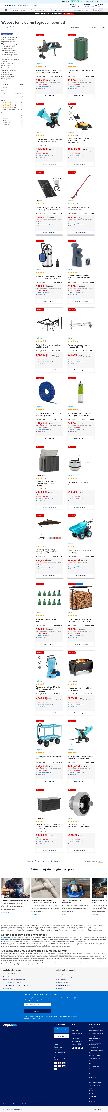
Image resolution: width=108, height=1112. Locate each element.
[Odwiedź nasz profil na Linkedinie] (79, 1048)
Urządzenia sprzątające (8, 70)
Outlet (3, 81)
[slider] (2, 96)
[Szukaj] (63, 5)
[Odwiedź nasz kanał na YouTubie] (73, 1048)
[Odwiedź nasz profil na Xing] (82, 1048)
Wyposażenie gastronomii (9, 37)
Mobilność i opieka (7, 74)
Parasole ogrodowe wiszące (64, 977)
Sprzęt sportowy (6, 79)
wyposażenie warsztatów (34, 962)
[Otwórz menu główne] (6, 10)
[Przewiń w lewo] (3, 13)
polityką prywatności (55, 1017)
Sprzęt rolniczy (6, 68)
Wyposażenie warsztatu (8, 39)
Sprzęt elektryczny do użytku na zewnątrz (16, 985)
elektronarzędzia (66, 937)
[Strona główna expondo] (3, 27)
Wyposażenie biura (7, 72)
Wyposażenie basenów (9, 50)
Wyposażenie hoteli (7, 77)
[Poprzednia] (35, 860)
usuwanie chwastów (7, 939)
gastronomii (45, 962)
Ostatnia (57, 861)
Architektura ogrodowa (9, 55)
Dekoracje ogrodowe (8, 52)
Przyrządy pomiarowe (8, 42)
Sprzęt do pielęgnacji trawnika (12, 982)
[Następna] (51, 860)
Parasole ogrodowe (62, 974)
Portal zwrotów (62, 1036)
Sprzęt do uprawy (9, 977)
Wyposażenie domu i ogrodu (10, 44)
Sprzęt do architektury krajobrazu (14, 980)
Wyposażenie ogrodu (8, 46)
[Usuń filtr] (12, 34)
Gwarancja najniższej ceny (45, 86)
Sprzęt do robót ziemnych (11, 974)
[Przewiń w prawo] (104, 13)
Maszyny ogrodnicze (8, 48)
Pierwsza (30, 861)
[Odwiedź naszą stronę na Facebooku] (76, 1048)
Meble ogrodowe (7, 57)
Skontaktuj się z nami (62, 1030)
